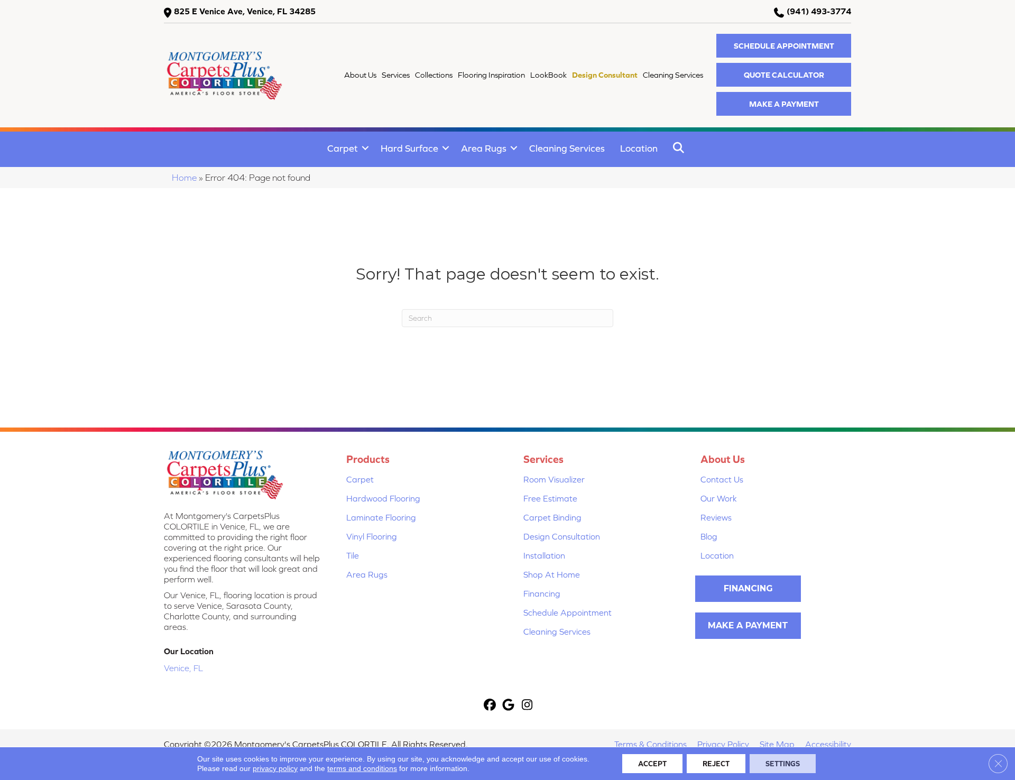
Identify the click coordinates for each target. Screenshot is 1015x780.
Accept (652, 763)
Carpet (342, 148)
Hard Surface (409, 148)
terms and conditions (362, 768)
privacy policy (275, 768)
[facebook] (490, 705)
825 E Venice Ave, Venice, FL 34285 (245, 11)
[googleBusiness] (508, 705)
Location (639, 148)
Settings (782, 763)
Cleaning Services (567, 148)
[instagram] (527, 705)
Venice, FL (183, 668)
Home (184, 177)
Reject (716, 763)
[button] (783, 46)
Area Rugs (483, 148)
